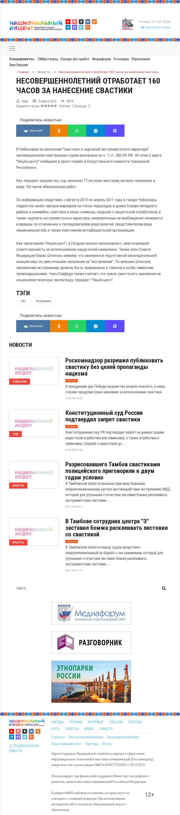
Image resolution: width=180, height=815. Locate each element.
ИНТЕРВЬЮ (95, 722)
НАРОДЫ (57, 722)
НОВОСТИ (106, 729)
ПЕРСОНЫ (135, 722)
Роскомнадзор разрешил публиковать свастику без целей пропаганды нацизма (114, 367)
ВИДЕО (89, 729)
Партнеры (92, 744)
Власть (18, 485)
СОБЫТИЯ (116, 722)
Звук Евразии (18, 65)
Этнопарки (121, 59)
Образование (140, 59)
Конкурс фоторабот (75, 59)
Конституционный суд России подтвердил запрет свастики (104, 416)
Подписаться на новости (24, 748)
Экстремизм (43, 301)
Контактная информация (86, 737)
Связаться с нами (157, 27)
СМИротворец (48, 59)
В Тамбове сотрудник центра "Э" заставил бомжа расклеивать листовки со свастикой (116, 528)
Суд (15, 434)
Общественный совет (66, 744)
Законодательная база (123, 737)
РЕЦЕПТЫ (72, 729)
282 (23, 301)
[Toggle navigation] (12, 48)
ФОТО (55, 729)
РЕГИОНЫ (75, 722)
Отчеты (107, 744)
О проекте (58, 737)
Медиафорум (101, 59)
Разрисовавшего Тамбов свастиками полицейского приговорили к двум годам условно (112, 471)
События (19, 381)
